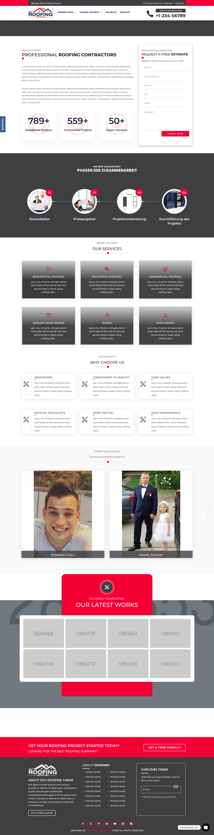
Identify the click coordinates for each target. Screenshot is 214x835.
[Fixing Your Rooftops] (43, 633)
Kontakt (125, 12)
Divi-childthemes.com (99, 830)
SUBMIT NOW (175, 133)
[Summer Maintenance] (170, 633)
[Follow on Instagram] (123, 823)
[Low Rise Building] (43, 663)
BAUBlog (111, 12)
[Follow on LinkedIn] (107, 823)
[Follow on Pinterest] (99, 823)
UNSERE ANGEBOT (90, 12)
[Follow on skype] (131, 823)
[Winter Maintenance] (128, 663)
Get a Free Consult (164, 747)
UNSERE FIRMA (66, 12)
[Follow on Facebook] (83, 823)
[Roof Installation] (86, 633)
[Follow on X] (91, 823)
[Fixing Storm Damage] (128, 633)
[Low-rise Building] (170, 663)
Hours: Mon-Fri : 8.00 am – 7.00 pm (165, 3)
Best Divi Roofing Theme (47, 3)
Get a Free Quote (42, 813)
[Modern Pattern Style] (86, 663)
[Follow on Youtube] (115, 823)
